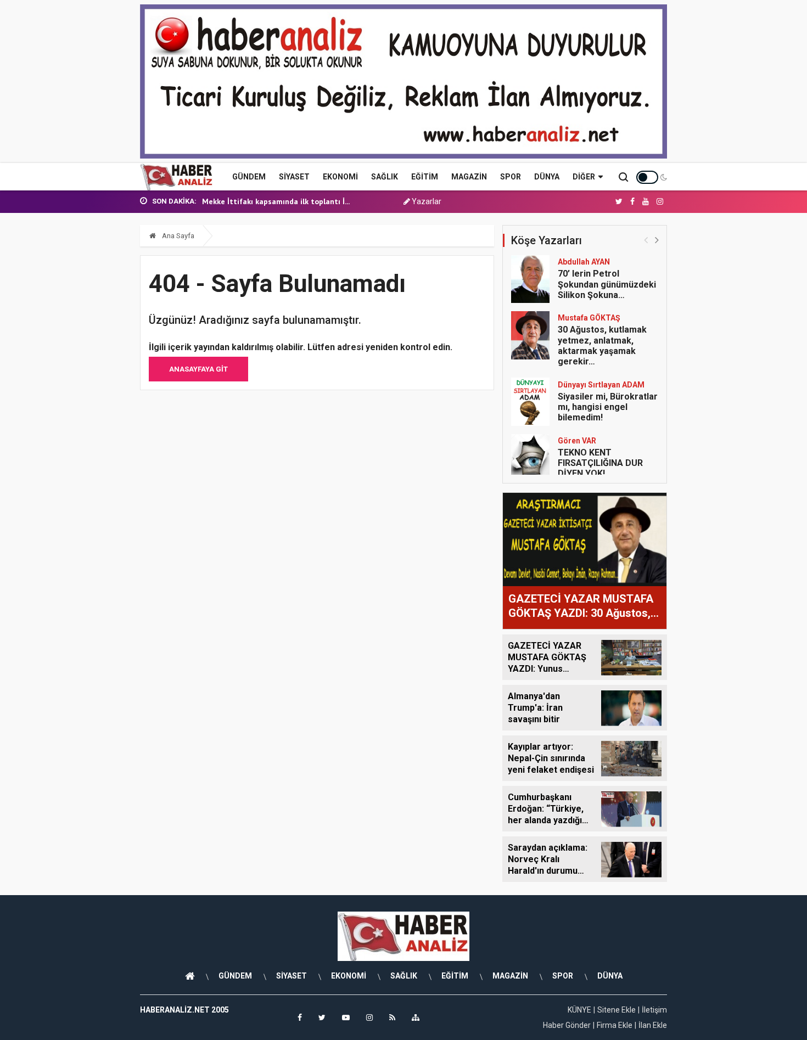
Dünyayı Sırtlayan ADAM (601, 384)
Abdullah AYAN (584, 261)
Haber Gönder (567, 1025)
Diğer (584, 176)
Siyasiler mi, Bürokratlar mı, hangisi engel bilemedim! (608, 407)
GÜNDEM (249, 176)
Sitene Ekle (616, 1009)
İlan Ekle (652, 1025)
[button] (657, 239)
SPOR (510, 176)
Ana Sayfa (177, 236)
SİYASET (294, 176)
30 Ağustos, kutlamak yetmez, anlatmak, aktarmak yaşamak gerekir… (602, 345)
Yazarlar (425, 201)
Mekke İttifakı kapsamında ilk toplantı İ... (276, 201)
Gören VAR (577, 440)
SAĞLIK (384, 176)
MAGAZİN (469, 176)
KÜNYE (579, 1009)
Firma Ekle (614, 1025)
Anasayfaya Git (198, 369)
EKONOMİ (340, 176)
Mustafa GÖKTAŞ (589, 317)
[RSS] (392, 1017)
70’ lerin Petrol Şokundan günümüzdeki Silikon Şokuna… (607, 284)
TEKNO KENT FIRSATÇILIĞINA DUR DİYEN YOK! (600, 463)
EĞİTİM (424, 176)
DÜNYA (546, 176)
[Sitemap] (415, 1017)
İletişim (654, 1009)
